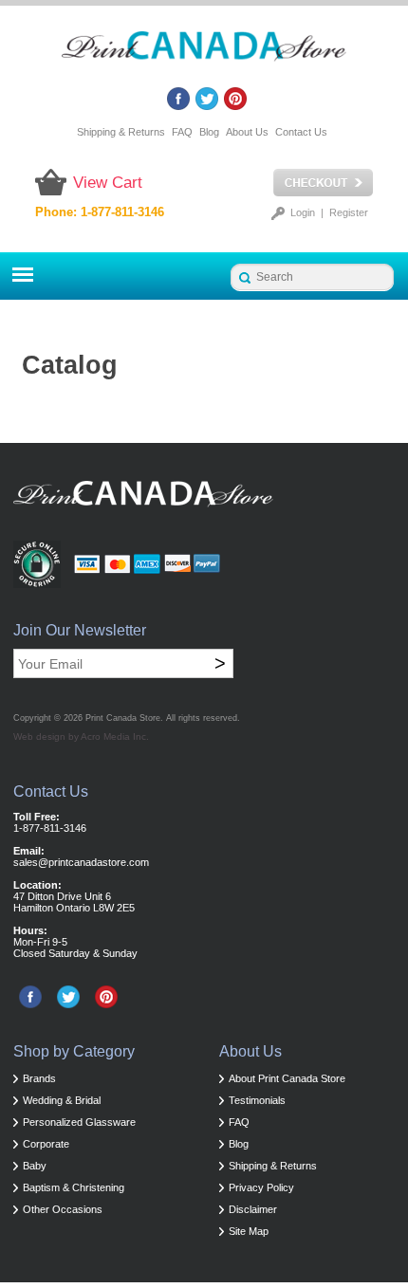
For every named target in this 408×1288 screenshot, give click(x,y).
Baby (34, 1165)
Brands (39, 1078)
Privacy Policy (261, 1187)
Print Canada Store (122, 718)
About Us (247, 132)
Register (348, 212)
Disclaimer (253, 1209)
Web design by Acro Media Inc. (81, 736)
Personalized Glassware (79, 1122)
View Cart (107, 183)
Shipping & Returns (121, 132)
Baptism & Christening (73, 1187)
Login (302, 212)
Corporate (46, 1144)
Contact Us (301, 132)
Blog (209, 132)
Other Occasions (62, 1209)
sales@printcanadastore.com (81, 862)
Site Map (249, 1231)
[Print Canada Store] (204, 51)
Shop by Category (74, 1051)
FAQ (182, 132)
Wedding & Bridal (62, 1100)
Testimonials (257, 1100)
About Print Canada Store (287, 1078)
